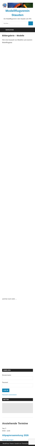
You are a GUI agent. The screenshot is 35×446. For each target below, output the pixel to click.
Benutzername (6, 375)
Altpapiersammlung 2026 (15, 435)
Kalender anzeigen (7, 440)
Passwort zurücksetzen (9, 394)
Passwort (5, 382)
